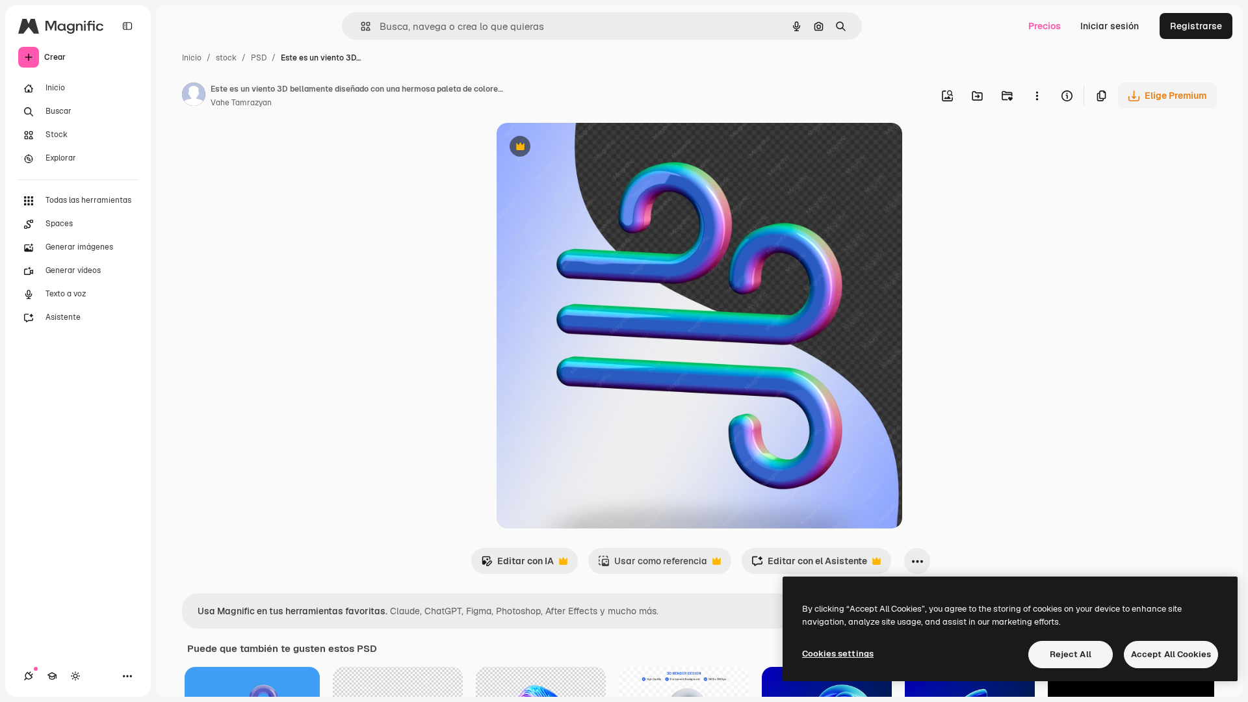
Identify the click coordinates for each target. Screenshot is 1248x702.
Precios (1044, 26)
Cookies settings (838, 653)
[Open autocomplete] (360, 26)
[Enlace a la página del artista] (193, 96)
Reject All (1070, 654)
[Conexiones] (28, 676)
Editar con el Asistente (809, 564)
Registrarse (1196, 26)
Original (580, 148)
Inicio (192, 58)
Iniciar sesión (1109, 26)
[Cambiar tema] (75, 676)
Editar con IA (517, 564)
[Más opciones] (1037, 96)
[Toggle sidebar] (127, 26)
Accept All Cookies (1171, 654)
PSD (258, 58)
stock (226, 58)
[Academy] (52, 676)
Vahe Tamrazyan (241, 103)
